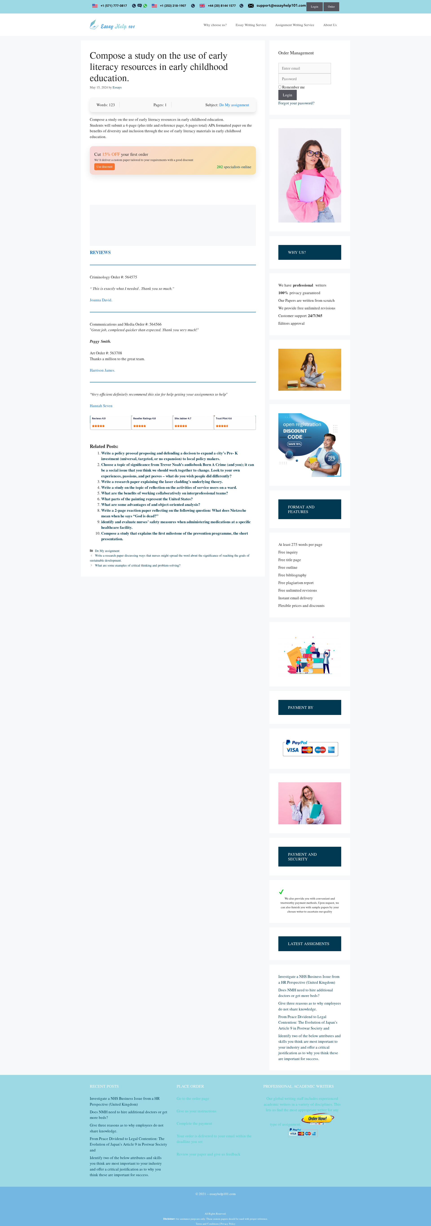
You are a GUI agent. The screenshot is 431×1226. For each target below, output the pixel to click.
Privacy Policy (227, 1223)
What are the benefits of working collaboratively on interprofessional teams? (164, 493)
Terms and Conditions (207, 1223)
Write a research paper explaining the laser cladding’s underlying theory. (162, 481)
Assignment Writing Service (294, 24)
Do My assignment (234, 104)
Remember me (293, 87)
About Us (330, 24)
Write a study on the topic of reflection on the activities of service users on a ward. (169, 487)
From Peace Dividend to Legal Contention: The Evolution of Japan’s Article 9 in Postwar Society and (307, 1022)
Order (331, 6)
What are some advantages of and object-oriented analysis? (150, 504)
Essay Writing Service (251, 24)
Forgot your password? (296, 103)
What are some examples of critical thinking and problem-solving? (137, 565)
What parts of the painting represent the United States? (147, 499)
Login (314, 6)
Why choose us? (215, 24)
